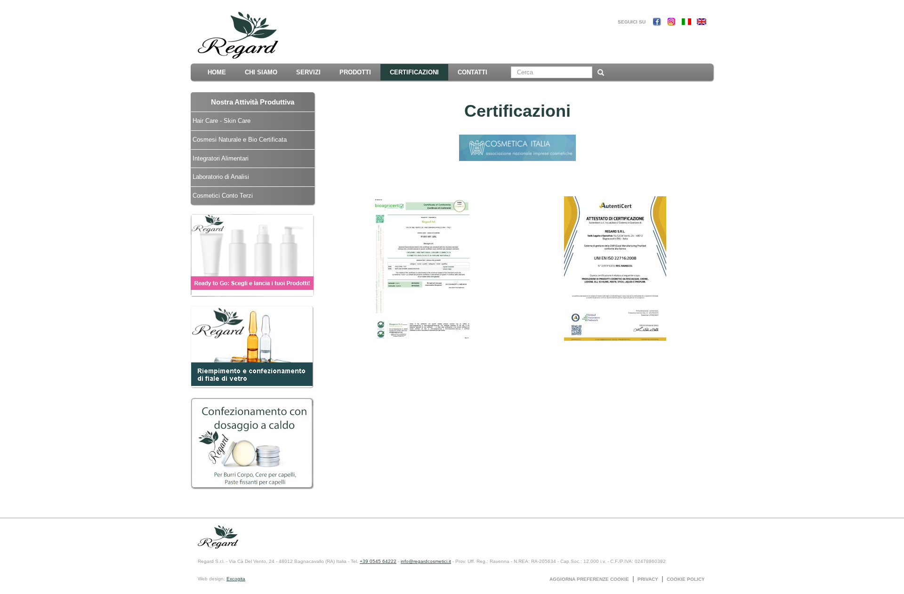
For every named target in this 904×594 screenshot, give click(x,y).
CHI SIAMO (261, 72)
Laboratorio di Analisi (221, 176)
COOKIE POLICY (686, 579)
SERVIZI (308, 72)
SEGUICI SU (632, 21)
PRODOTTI (355, 72)
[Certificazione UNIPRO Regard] (517, 147)
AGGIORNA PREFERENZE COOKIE (589, 579)
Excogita (235, 578)
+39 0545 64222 (378, 561)
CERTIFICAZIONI (414, 72)
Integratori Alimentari (221, 158)
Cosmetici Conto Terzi (223, 195)
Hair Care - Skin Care (221, 120)
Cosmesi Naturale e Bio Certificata (240, 139)
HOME (217, 72)
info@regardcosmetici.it (426, 561)
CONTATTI (472, 72)
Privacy (648, 579)
